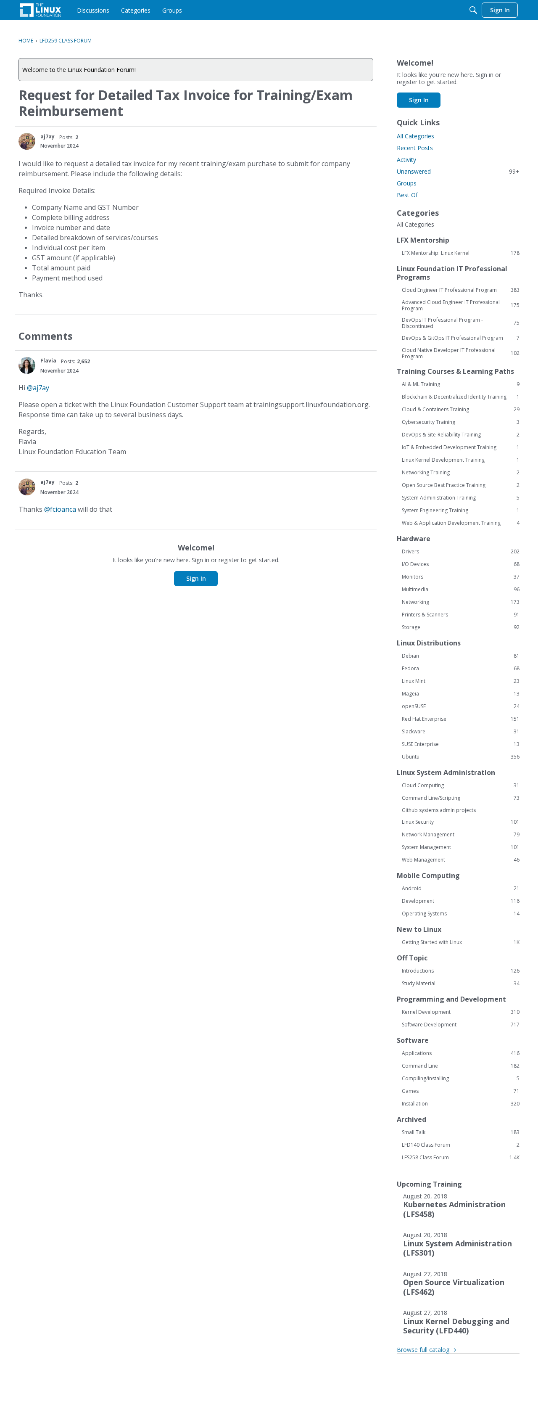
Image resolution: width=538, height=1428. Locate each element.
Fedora (461, 668)
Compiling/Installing (461, 1078)
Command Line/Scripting (461, 798)
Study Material (461, 983)
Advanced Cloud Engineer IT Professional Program (461, 305)
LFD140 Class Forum (461, 1145)
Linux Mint (461, 681)
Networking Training (461, 472)
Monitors (461, 577)
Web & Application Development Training (461, 523)
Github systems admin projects (439, 810)
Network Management (461, 834)
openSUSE (461, 706)
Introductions (461, 971)
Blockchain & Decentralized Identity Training (461, 397)
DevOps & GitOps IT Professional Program (461, 338)
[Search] (473, 10)
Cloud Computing (461, 785)
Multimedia (461, 589)
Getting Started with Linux (461, 942)
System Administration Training (461, 498)
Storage (461, 627)
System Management (461, 847)
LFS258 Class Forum (461, 1157)
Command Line (461, 1066)
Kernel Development (461, 1012)
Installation (461, 1104)
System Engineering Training (461, 510)
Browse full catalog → (426, 1350)
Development (461, 901)
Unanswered (458, 171)
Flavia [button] (48, 360)
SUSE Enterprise (461, 744)
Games (461, 1091)
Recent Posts (415, 148)
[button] (26, 141)
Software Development (461, 1025)
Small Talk (461, 1132)
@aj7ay (38, 387)
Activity (406, 160)
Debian (461, 656)
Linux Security (461, 822)
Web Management (461, 860)
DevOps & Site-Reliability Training (461, 435)
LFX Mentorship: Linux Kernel (461, 253)
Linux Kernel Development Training (461, 460)
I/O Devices (461, 564)
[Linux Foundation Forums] (40, 10)
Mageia (461, 694)
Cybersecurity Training (461, 422)
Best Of (407, 195)
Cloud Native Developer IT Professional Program (461, 353)
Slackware (461, 731)
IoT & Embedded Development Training (461, 447)
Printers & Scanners (461, 615)
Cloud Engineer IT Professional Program (461, 290)
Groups (407, 183)
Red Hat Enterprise (461, 719)
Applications (461, 1053)
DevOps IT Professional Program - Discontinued (461, 323)
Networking (461, 602)
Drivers (461, 551)
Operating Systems (461, 914)
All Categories (415, 136)
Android (461, 888)
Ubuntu (461, 757)
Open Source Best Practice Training (461, 485)
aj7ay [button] (47, 136)
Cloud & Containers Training (461, 409)
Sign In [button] (196, 578)
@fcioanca (60, 509)
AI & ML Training (461, 384)
